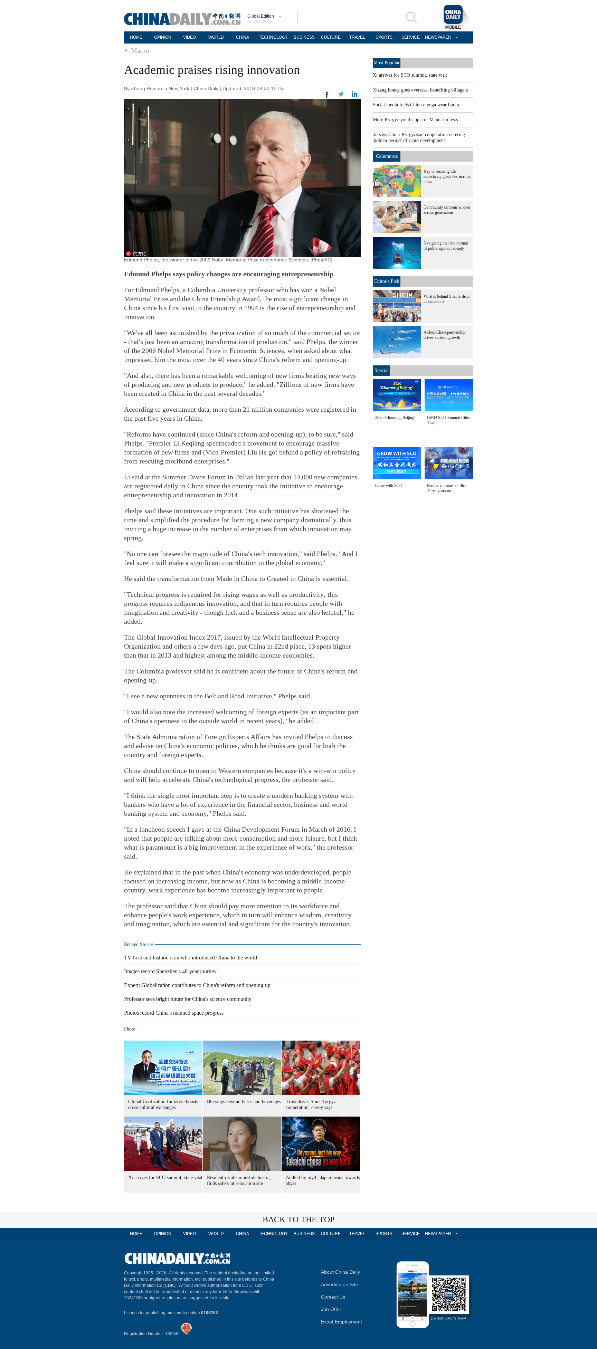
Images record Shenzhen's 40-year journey (170, 971)
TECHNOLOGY (273, 37)
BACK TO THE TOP (298, 1219)
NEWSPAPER (437, 37)
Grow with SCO (388, 485)
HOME (136, 37)
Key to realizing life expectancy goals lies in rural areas (447, 176)
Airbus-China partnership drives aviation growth (444, 335)
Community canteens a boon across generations (447, 210)
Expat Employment (341, 1321)
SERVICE (410, 37)
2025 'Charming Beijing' (395, 417)
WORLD (216, 37)
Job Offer (331, 1309)
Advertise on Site (339, 1284)
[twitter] (355, 95)
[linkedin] (341, 96)
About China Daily (340, 1272)
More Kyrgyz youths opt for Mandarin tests (415, 119)
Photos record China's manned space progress (174, 1013)
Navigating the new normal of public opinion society (446, 246)
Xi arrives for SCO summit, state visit (165, 1177)
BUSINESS (304, 37)
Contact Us (333, 1297)
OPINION (162, 37)
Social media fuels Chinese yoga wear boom (416, 104)
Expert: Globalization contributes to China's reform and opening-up (197, 985)
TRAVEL (357, 37)
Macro (140, 50)
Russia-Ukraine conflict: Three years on (447, 488)
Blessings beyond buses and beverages (244, 1101)
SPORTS (384, 37)
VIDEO (189, 37)
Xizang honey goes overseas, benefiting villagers (420, 90)
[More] (327, 97)
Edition (260, 16)
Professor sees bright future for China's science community (188, 999)
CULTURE (331, 37)
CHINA (242, 37)
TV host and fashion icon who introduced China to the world (190, 957)
